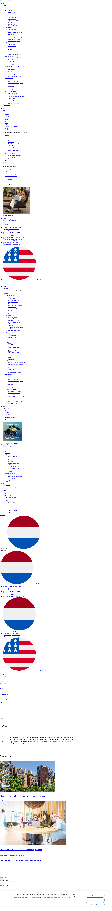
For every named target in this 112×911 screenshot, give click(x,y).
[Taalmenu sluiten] (5, 550)
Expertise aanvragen (8, 215)
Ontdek (7, 408)
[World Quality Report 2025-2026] (57, 124)
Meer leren (5, 293)
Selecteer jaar (3, 889)
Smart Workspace (7, 106)
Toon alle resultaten (4, 699)
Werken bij (8, 446)
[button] (6, 110)
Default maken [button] (17, 227)
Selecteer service (4, 885)
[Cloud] (14, 883)
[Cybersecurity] (14, 884)
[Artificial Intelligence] (14, 881)
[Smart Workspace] (57, 105)
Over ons (8, 485)
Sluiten (7, 224)
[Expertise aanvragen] (57, 201)
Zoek (1, 681)
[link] (9, 0)
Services (8, 288)
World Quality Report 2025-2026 (10, 126)
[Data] (14, 885)
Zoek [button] (1, 222)
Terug (4, 288)
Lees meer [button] (2, 800)
